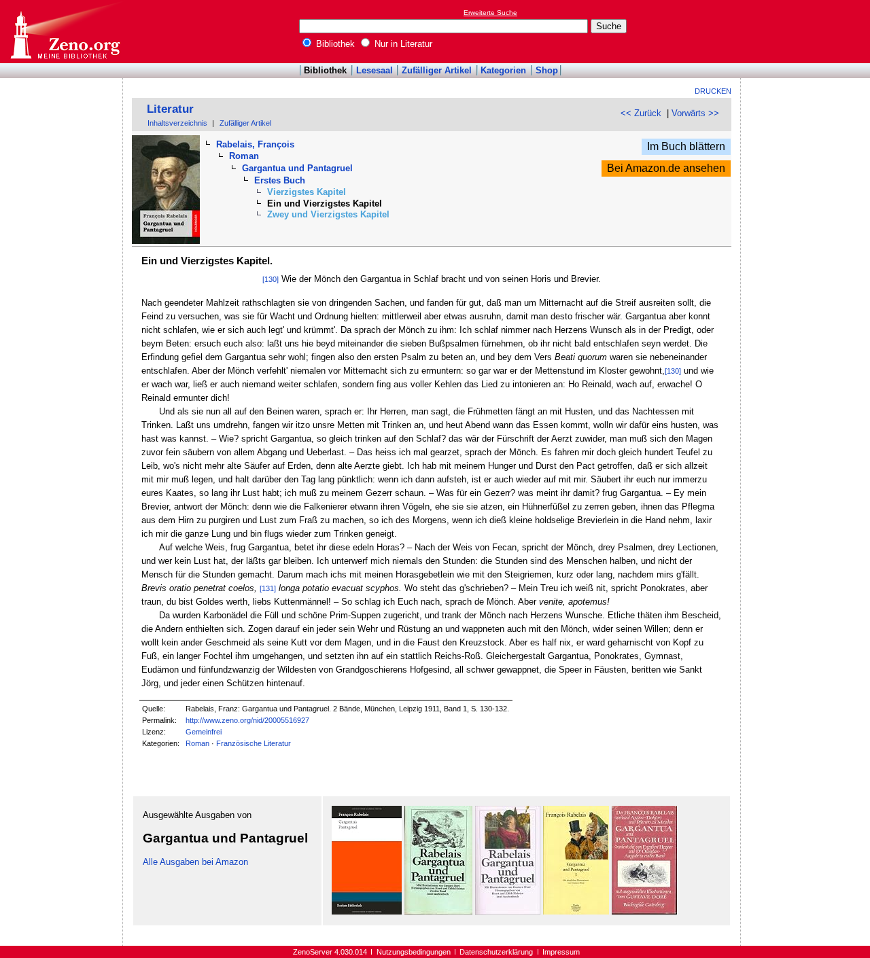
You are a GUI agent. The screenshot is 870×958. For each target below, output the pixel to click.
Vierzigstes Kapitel (306, 192)
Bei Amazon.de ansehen (666, 168)
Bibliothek (334, 44)
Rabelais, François (255, 144)
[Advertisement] (807, 31)
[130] (270, 279)
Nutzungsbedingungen (414, 952)
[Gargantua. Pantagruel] (367, 911)
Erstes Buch (279, 180)
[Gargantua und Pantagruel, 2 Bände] (438, 911)
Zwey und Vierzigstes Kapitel (328, 214)
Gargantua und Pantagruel (297, 168)
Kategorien (503, 70)
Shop (547, 70)
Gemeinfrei (204, 732)
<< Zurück (641, 113)
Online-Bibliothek (64, 31)
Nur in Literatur (402, 44)
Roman (244, 156)
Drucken (713, 91)
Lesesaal (374, 70)
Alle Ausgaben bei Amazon (195, 862)
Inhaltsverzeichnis (177, 123)
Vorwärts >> (695, 113)
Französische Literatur (253, 743)
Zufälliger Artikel (437, 70)
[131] (268, 588)
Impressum (561, 952)
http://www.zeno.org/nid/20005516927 (247, 720)
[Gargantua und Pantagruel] (507, 911)
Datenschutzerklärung (496, 952)
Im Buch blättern (686, 146)
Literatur (170, 109)
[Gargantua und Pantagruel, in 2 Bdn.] (576, 911)
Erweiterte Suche (490, 12)
